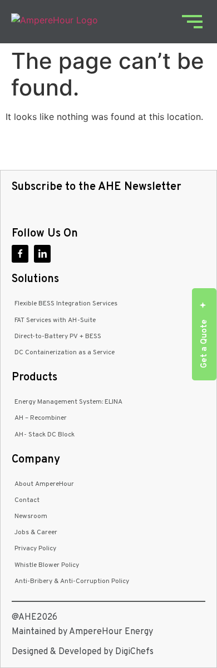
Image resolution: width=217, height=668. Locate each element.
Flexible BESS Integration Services (65, 303)
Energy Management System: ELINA (68, 402)
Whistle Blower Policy (46, 565)
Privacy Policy (35, 548)
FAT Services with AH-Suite (55, 320)
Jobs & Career (35, 532)
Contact (27, 500)
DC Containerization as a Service (64, 352)
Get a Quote (204, 343)
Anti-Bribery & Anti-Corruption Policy (71, 581)
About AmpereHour (44, 484)
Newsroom (30, 516)
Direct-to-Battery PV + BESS (57, 336)
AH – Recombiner (40, 418)
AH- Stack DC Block (44, 434)
